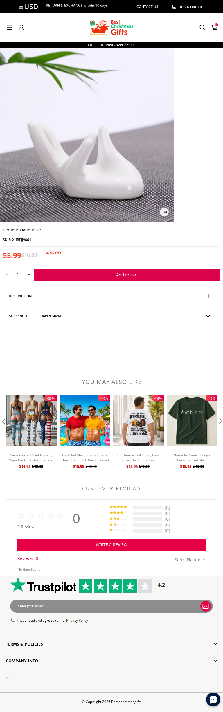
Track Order (190, 6)
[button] (9, 27)
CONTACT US (147, 6)
